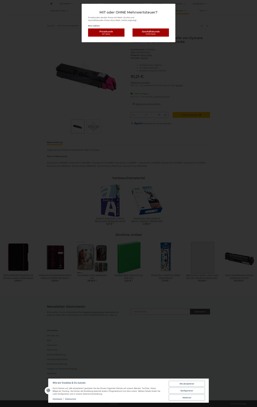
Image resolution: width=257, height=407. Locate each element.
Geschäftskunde (151, 32)
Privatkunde (106, 32)
